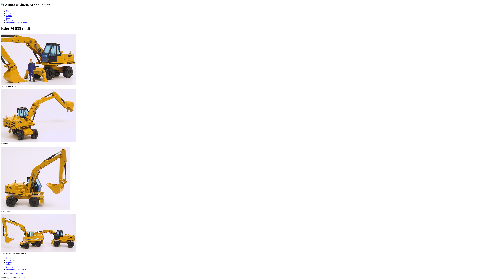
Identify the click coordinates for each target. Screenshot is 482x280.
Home (8, 11)
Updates (9, 20)
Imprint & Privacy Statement (17, 22)
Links (8, 18)
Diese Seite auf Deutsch (15, 273)
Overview (10, 13)
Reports (9, 16)
